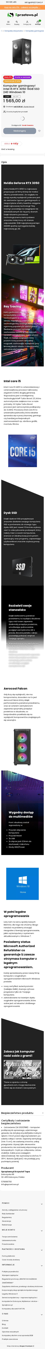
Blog (4, 1324)
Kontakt (5, 1328)
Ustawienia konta (9, 1240)
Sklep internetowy (19, 1346)
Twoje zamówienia (9, 1237)
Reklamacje (7, 1225)
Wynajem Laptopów (10, 1275)
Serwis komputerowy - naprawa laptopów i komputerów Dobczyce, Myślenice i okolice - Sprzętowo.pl (20, 1301)
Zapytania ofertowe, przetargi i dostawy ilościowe (22, 1286)
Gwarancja (6, 1221)
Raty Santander (8, 1214)
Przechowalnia (8, 1244)
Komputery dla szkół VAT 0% (13, 1309)
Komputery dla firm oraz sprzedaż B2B (17, 1335)
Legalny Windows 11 (10, 1294)
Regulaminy (7, 1217)
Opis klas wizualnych (10, 1332)
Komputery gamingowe (35, 31)
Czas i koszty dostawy (11, 1260)
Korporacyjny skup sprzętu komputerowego (20, 1290)
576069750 (6, 1181)
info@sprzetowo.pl (10, 1184)
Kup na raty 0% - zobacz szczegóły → (22, 7)
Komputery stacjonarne (14, 31)
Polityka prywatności (10, 1271)
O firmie (5, 1320)
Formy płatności (8, 1256)
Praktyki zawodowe (10, 1339)
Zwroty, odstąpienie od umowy (14, 1210)
